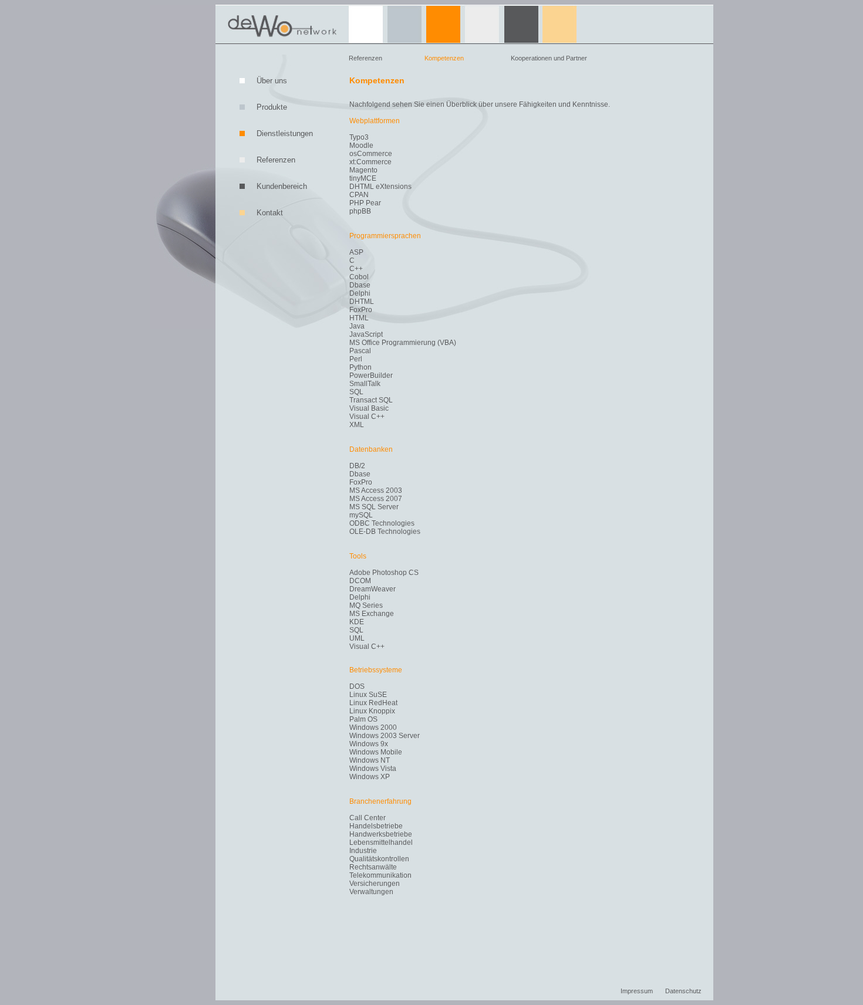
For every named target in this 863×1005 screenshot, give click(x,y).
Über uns (272, 80)
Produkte (272, 107)
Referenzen (365, 58)
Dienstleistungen (285, 133)
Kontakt (270, 212)
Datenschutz (683, 990)
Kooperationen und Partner (549, 58)
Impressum (637, 990)
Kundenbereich (282, 186)
